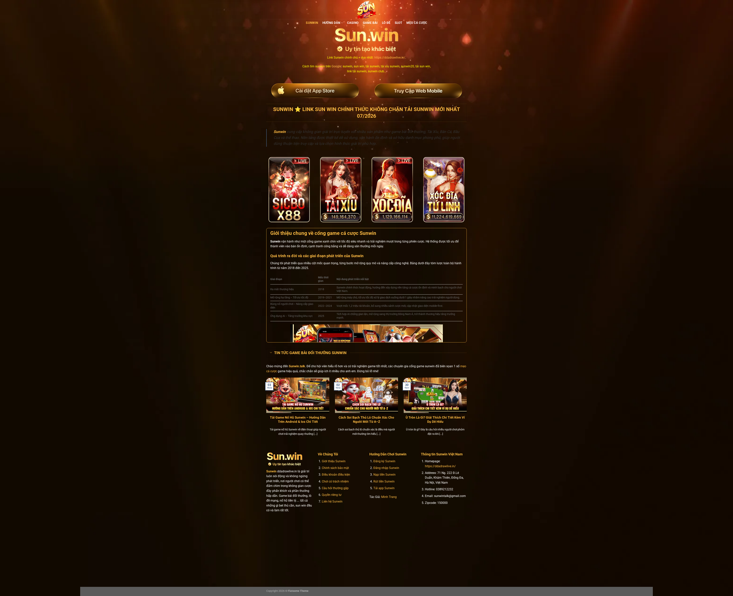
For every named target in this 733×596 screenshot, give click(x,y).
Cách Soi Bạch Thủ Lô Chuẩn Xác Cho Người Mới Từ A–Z (366, 420)
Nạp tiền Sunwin (384, 474)
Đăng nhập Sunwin (386, 468)
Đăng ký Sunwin (384, 461)
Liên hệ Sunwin (332, 501)
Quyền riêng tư (331, 495)
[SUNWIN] (366, 9)
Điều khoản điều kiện (336, 474)
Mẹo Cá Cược (416, 23)
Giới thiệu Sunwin (334, 461)
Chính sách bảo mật (335, 468)
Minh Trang (389, 497)
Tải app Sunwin (384, 488)
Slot (398, 23)
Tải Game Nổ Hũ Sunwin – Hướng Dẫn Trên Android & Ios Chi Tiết (298, 420)
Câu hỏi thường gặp (335, 488)
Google (336, 66)
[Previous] (265, 411)
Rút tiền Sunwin (384, 481)
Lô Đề (386, 23)
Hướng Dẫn (331, 23)
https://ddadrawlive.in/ (389, 57)
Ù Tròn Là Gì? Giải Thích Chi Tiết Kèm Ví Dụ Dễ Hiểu (435, 420)
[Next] (467, 411)
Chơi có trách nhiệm (335, 481)
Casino (352, 23)
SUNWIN (312, 23)
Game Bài (370, 23)
